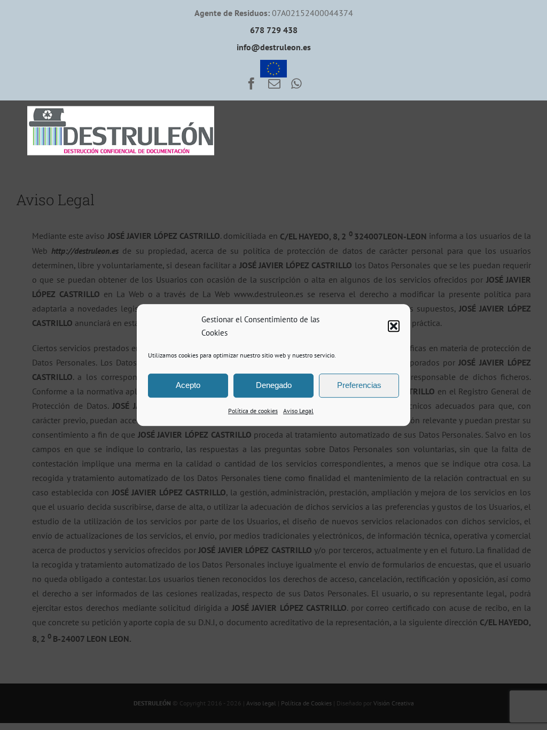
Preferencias (359, 385)
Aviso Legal (298, 411)
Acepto (188, 385)
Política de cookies (253, 411)
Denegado (274, 385)
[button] (393, 326)
